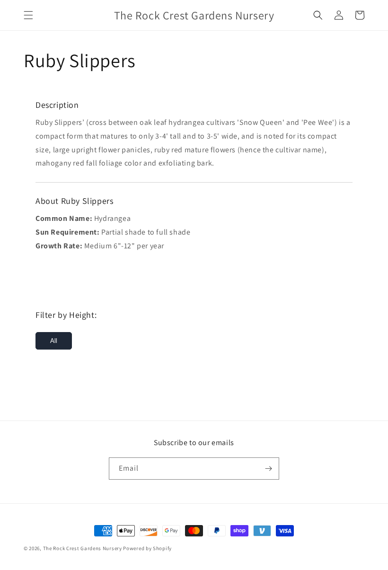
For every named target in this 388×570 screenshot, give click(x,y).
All (53, 340)
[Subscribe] (268, 468)
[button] (28, 15)
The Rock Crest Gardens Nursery (82, 548)
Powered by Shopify (147, 548)
